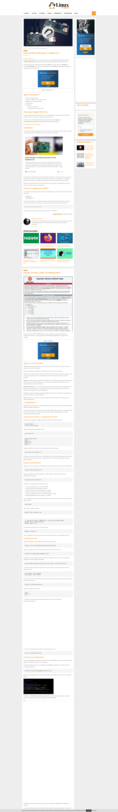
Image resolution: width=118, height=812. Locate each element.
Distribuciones (68, 13)
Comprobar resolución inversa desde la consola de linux (63, 261)
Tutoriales (42, 13)
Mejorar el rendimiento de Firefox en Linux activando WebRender (48, 245)
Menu (92, 141)
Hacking (49, 13)
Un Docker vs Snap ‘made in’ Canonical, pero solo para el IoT (89, 164)
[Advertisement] (86, 79)
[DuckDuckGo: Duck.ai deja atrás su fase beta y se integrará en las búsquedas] (80, 147)
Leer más (94, 810)
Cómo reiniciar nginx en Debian (30, 245)
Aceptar (88, 810)
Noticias (34, 13)
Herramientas (57, 13)
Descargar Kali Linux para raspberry (32, 124)
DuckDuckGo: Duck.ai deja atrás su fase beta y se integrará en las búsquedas (89, 147)
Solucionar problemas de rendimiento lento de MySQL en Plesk (30, 262)
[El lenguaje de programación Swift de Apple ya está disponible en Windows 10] (80, 155)
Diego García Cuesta (37, 219)
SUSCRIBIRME (86, 134)
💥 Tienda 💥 (26, 13)
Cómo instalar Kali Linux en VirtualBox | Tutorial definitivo (64, 245)
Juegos (76, 13)
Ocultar (53, 90)
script (45, 115)
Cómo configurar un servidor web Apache (47, 261)
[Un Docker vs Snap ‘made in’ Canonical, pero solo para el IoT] (80, 164)
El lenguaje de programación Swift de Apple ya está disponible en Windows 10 (89, 156)
